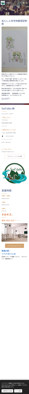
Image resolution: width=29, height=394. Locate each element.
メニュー (26, 2)
